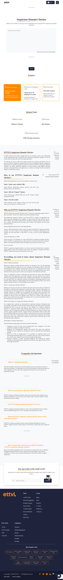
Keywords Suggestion (28, 500)
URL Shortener (9, 552)
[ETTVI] (7, 2)
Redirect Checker (31, 557)
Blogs (37, 497)
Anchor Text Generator (36, 552)
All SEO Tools (27, 497)
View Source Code (45, 552)
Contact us (38, 511)
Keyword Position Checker (27, 513)
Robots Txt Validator (13, 557)
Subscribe (47, 480)
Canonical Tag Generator (27, 552)
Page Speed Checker (40, 557)
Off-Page (17, 541)
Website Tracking (19, 535)
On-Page (17, 538)
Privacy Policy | (7, 576)
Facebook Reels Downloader (27, 563)
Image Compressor (18, 563)
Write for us (39, 508)
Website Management (20, 530)
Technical (17, 527)
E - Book (38, 506)
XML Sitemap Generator (36, 563)
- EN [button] (50, 2)
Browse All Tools (44, 563)
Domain (17, 533)
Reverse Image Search (18, 552)
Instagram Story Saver (53, 552)
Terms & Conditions (16, 576)
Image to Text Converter (49, 557)
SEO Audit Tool (22, 557)
